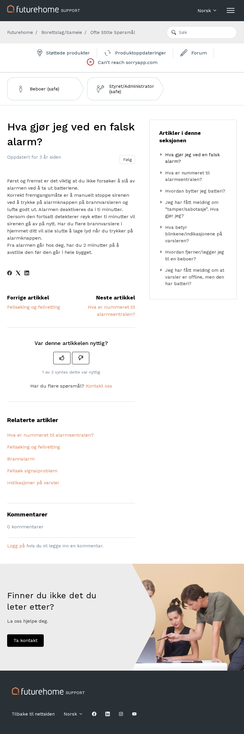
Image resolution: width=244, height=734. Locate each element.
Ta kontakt (25, 640)
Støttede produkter (67, 53)
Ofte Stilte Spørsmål (112, 32)
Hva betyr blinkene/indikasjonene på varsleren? (193, 234)
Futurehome (20, 32)
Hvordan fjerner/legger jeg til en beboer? (194, 255)
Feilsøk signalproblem (32, 471)
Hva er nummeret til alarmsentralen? (50, 435)
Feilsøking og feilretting (33, 307)
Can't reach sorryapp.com (126, 62)
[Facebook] (9, 274)
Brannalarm (21, 459)
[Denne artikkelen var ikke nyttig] (80, 358)
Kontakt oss (99, 386)
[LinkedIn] (26, 274)
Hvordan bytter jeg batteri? (195, 191)
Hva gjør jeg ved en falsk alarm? (192, 158)
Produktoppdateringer (140, 53)
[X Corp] (18, 274)
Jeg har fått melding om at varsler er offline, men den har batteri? (194, 277)
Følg (127, 159)
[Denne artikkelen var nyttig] (62, 358)
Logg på (16, 546)
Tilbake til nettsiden (33, 714)
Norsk (205, 10)
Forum (198, 53)
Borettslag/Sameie (61, 32)
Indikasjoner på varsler (33, 482)
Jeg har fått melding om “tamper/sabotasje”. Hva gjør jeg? (192, 209)
